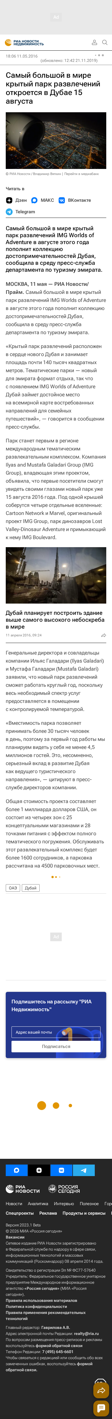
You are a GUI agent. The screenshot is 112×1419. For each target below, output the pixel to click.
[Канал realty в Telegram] (84, 1170)
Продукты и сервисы (84, 1213)
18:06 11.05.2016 (22, 56)
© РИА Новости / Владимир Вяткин (33, 174)
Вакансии (15, 1237)
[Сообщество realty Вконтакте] (61, 1170)
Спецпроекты (20, 1213)
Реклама (48, 1213)
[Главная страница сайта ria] (6, 43)
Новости (14, 1203)
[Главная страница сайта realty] (34, 43)
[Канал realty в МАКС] (17, 1170)
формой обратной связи (59, 1345)
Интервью (64, 1203)
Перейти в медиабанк (81, 174)
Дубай (30, 888)
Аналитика (38, 1203)
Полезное (89, 1203)
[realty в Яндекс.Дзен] (39, 1170)
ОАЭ (13, 888)
